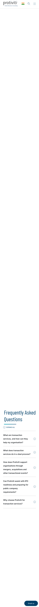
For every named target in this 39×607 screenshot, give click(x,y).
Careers (6, 559)
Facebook (15, 587)
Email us (31, 603)
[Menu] (34, 4)
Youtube (20, 587)
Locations (7, 565)
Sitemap (6, 571)
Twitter (10, 587)
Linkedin (5, 587)
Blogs (25, 587)
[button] (9, 427)
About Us (7, 554)
